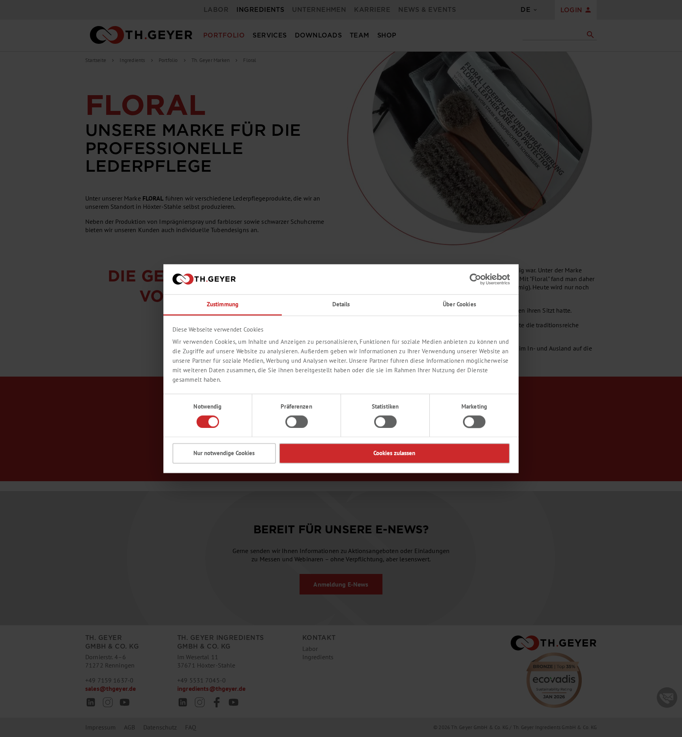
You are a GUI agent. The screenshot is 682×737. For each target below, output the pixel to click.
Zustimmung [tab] (222, 304)
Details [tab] (341, 304)
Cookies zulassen (394, 453)
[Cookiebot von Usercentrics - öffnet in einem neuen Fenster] (475, 279)
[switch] (296, 421)
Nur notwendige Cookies (224, 453)
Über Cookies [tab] (459, 304)
